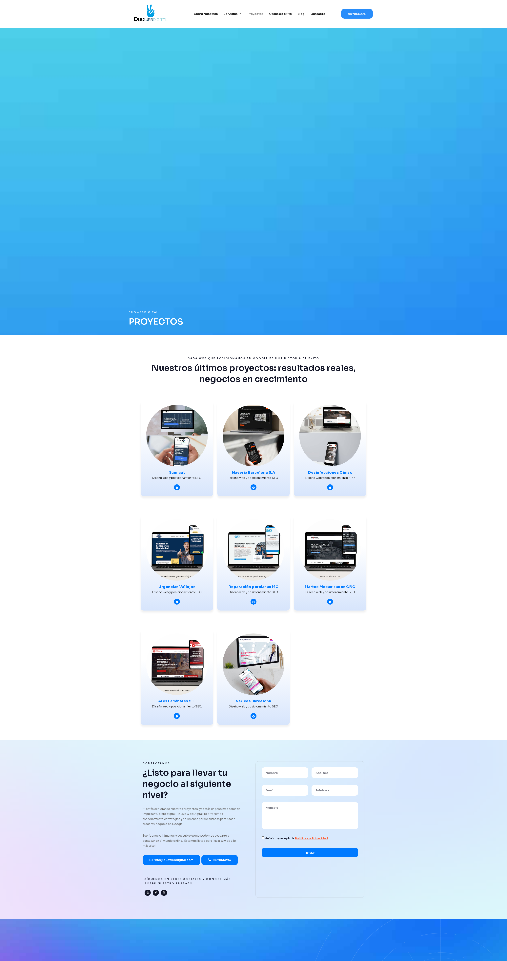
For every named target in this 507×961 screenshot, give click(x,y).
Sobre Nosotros (206, 14)
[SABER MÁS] (177, 487)
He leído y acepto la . (297, 838)
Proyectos (255, 14)
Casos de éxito (280, 14)
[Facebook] (253, 487)
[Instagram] (148, 893)
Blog (301, 14)
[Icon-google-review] (164, 893)
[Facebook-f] (156, 893)
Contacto (318, 14)
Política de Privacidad (311, 838)
